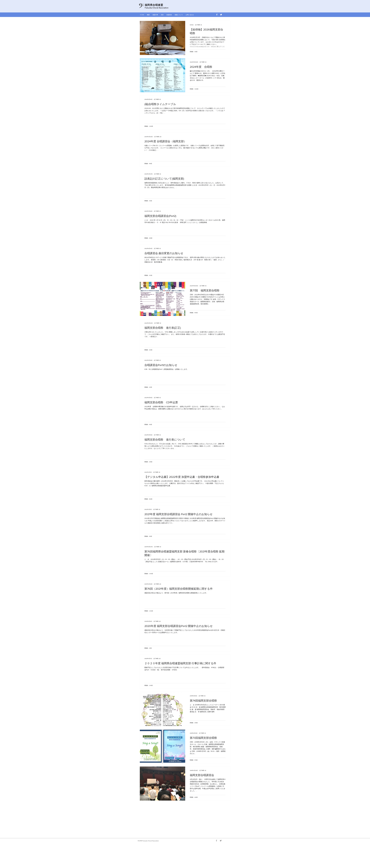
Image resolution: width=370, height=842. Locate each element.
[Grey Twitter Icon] (220, 840)
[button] (155, 14)
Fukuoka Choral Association (156, 8)
